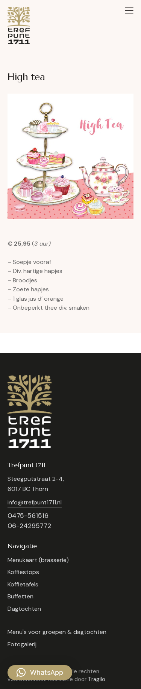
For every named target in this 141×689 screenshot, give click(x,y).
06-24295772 (29, 525)
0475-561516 (28, 515)
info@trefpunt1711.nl (35, 502)
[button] (129, 10)
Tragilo (96, 679)
